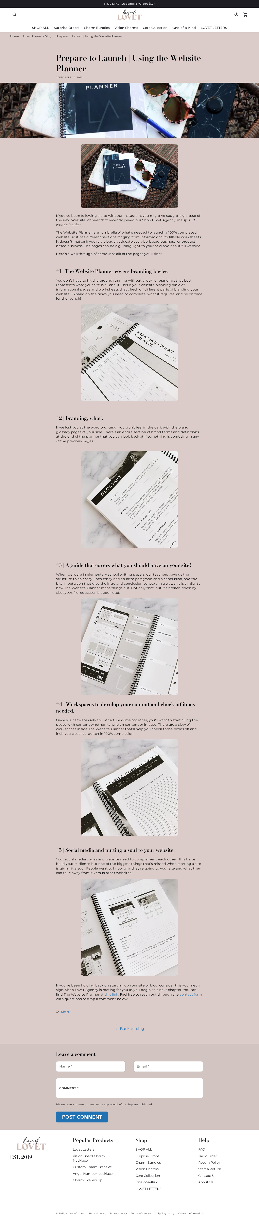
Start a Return (209, 1169)
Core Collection (148, 1176)
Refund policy (97, 1213)
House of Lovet (75, 1213)
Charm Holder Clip (87, 1180)
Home (14, 36)
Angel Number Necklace (93, 1174)
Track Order (207, 1156)
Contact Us (207, 1176)
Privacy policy (118, 1213)
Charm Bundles (148, 1162)
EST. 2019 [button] (21, 1157)
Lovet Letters (83, 1149)
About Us (205, 1182)
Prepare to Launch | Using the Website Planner (89, 36)
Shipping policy (164, 1213)
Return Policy (209, 1162)
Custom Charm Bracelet (92, 1167)
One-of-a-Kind (147, 1182)
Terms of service (141, 1213)
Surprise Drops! (148, 1156)
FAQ (201, 1149)
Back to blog (132, 1028)
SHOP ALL (144, 1149)
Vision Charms (147, 1169)
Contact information (190, 1213)
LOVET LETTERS (148, 1189)
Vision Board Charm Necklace (89, 1158)
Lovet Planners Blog (37, 36)
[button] (14, 14)
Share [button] (65, 1012)
